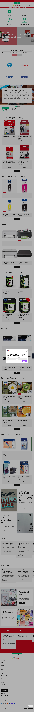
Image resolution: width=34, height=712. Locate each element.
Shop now (24, 361)
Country (8, 357)
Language (18, 357)
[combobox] (11, 358)
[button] (26, 350)
